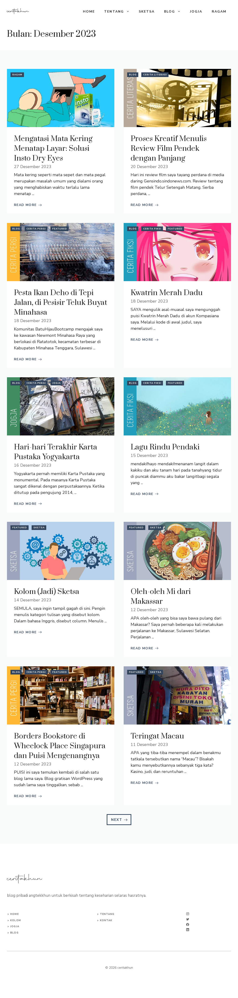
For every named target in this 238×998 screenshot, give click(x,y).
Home (89, 11)
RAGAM (219, 11)
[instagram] (187, 913)
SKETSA (147, 11)
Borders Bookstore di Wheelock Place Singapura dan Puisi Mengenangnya (60, 746)
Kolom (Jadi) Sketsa (46, 592)
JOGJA (196, 11)
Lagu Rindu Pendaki (165, 447)
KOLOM (15, 920)
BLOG (169, 11)
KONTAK (106, 920)
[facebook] (187, 924)
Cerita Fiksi (152, 228)
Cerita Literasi (155, 74)
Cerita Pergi (36, 228)
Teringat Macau (157, 736)
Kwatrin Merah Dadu (167, 293)
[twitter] (187, 919)
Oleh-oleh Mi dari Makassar (161, 596)
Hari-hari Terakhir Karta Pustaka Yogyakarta (55, 452)
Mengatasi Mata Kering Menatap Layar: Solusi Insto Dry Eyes (53, 148)
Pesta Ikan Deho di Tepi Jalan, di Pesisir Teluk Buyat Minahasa (60, 302)
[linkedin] (187, 929)
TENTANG (114, 11)
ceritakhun (18, 11)
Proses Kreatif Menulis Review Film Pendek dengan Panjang (169, 148)
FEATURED (59, 228)
